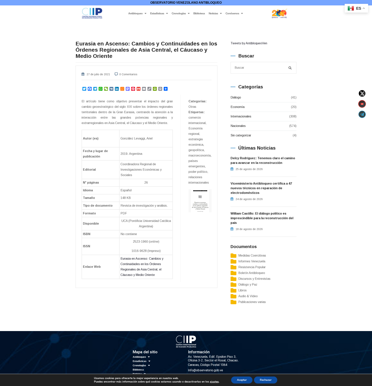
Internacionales (241, 116)
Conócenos (232, 13)
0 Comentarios (128, 74)
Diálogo (236, 97)
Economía (238, 107)
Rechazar (265, 380)
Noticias (213, 13)
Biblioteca (199, 13)
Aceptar (242, 380)
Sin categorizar (241, 135)
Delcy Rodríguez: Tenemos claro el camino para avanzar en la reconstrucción (263, 160)
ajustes (214, 381)
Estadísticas (157, 13)
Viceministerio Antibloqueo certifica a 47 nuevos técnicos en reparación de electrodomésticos (261, 188)
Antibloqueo (135, 13)
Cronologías (179, 13)
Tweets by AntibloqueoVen (249, 43)
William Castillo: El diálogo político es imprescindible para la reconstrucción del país (262, 218)
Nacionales (238, 126)
